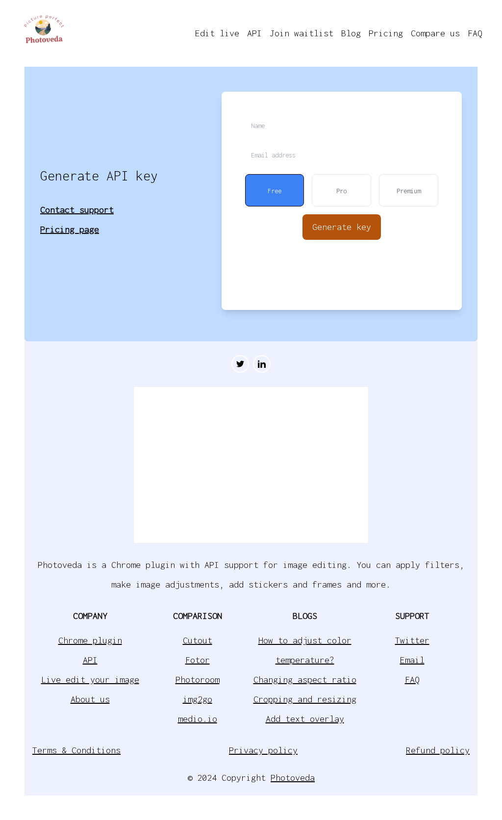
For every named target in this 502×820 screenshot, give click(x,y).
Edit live (217, 33)
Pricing (386, 33)
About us (90, 699)
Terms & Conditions (76, 750)
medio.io (197, 719)
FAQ (475, 33)
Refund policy (438, 750)
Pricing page (69, 229)
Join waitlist (301, 33)
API (254, 33)
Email (412, 660)
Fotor (197, 660)
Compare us (435, 33)
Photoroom (198, 679)
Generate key (341, 227)
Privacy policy (263, 750)
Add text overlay (305, 719)
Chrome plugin (90, 640)
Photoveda (293, 777)
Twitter (412, 640)
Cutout (197, 640)
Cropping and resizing (304, 699)
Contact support (77, 210)
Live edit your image (90, 679)
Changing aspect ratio (304, 679)
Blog (351, 33)
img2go (197, 699)
